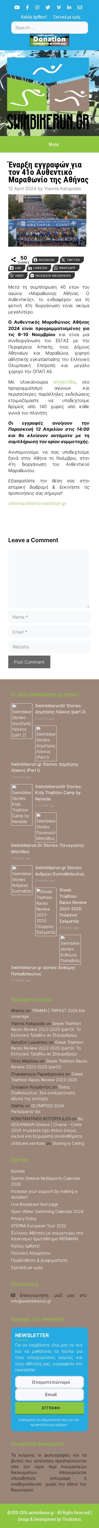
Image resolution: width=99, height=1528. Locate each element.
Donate (18, 1171)
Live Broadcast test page (34, 1204)
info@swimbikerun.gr (31, 1301)
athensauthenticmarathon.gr (37, 503)
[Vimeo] (59, 7)
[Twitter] (48, 7)
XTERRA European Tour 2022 (38, 1225)
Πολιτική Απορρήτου (31, 1253)
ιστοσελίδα (64, 382)
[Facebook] (27, 7)
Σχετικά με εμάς (67, 16)
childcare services (28, 1143)
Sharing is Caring (68, 1143)
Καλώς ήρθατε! (34, 16)
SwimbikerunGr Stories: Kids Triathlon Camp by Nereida (58, 793)
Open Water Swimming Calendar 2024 (47, 1211)
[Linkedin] (69, 7)
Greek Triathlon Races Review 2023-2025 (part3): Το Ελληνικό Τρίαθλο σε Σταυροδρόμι (46, 1029)
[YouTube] (17, 7)
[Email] (80, 7)
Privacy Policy (24, 1218)
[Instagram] (37, 7)
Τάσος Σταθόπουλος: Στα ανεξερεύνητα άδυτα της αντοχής (43, 1092)
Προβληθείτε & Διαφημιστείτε (39, 1260)
